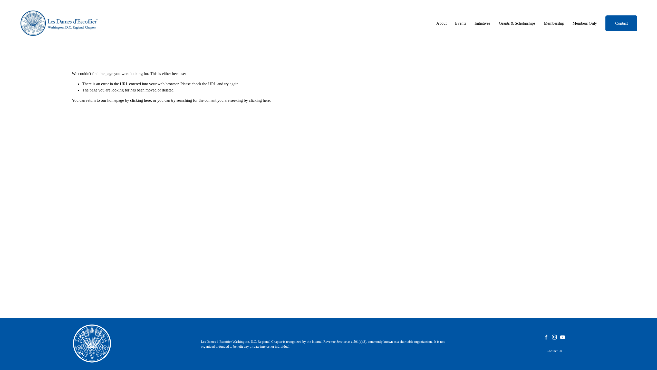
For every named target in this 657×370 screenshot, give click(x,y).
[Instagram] (554, 337)
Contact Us (554, 351)
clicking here (140, 100)
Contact (621, 23)
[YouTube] (562, 337)
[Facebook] (546, 337)
